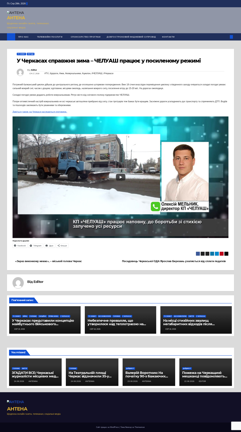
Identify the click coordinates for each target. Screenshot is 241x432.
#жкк (61, 73)
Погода (31, 54)
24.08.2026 (19, 381)
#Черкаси (108, 73)
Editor (34, 70)
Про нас (23, 37)
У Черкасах (65, 316)
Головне (33, 316)
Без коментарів (104, 316)
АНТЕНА (16, 17)
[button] (227, 37)
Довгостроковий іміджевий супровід (131, 37)
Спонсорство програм (86, 37)
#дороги (54, 73)
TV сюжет (21, 54)
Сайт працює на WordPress (108, 427)
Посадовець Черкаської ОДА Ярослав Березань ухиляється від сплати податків (174, 261)
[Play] (121, 177)
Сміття (191, 316)
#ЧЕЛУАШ (97, 73)
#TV (46, 73)
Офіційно (42, 316)
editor (202, 381)
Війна (25, 316)
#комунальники (73, 73)
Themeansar (139, 427)
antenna (33, 381)
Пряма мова (53, 316)
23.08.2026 (133, 381)
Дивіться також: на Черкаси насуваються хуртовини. (40, 112)
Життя (24, 368)
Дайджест (130, 368)
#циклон (86, 73)
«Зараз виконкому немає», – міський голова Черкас (48, 261)
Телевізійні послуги (50, 37)
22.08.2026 (189, 381)
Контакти (168, 37)
